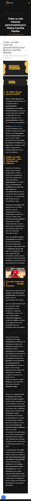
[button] (3, 497)
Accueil (6, 12)
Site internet (10, 12)
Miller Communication (14, 34)
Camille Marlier (16, 126)
